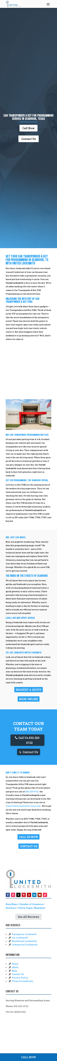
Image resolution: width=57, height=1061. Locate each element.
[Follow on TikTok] (45, 895)
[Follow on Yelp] (29, 895)
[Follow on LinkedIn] (34, 895)
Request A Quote (28, 689)
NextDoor (11, 907)
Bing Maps (11, 904)
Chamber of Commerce (31, 904)
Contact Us (28, 139)
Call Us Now (28, 837)
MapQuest (39, 907)
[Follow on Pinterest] (24, 895)
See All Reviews (28, 916)
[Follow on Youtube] (40, 895)
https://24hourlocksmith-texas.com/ (23, 806)
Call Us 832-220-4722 (29, 740)
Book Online (28, 699)
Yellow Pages (25, 907)
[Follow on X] (18, 895)
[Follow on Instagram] (13, 895)
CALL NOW (28, 1057)
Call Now (28, 128)
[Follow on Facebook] (8, 895)
